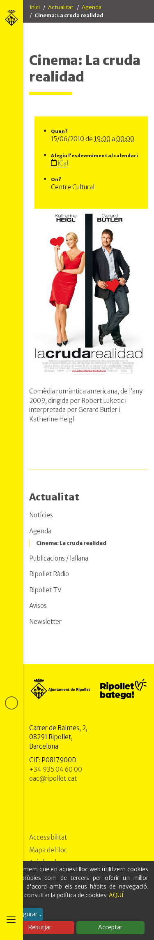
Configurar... (24, 914)
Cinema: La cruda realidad (71, 543)
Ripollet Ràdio (49, 574)
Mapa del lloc (48, 850)
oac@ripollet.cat (53, 778)
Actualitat (61, 7)
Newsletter (45, 622)
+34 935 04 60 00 (55, 769)
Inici (35, 7)
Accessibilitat (48, 837)
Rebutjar (39, 927)
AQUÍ (116, 895)
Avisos (38, 606)
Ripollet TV (45, 590)
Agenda (91, 7)
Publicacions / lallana (58, 558)
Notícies (41, 515)
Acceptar (110, 927)
